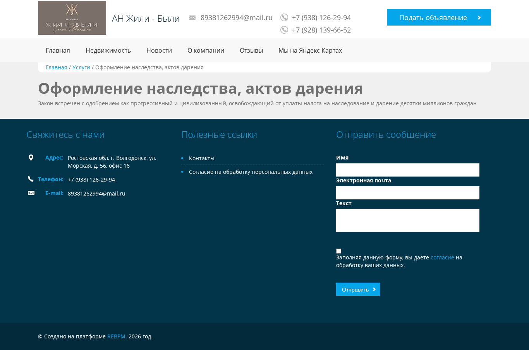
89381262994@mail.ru (237, 17)
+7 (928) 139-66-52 (321, 29)
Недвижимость (108, 50)
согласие (443, 257)
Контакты (202, 158)
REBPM (116, 336)
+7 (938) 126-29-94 (321, 17)
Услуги (81, 67)
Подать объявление (433, 17)
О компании (205, 50)
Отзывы (251, 50)
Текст (344, 203)
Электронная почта (363, 180)
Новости (159, 50)
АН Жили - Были (146, 18)
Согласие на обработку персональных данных (251, 171)
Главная (58, 50)
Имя (342, 157)
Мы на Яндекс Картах (310, 50)
